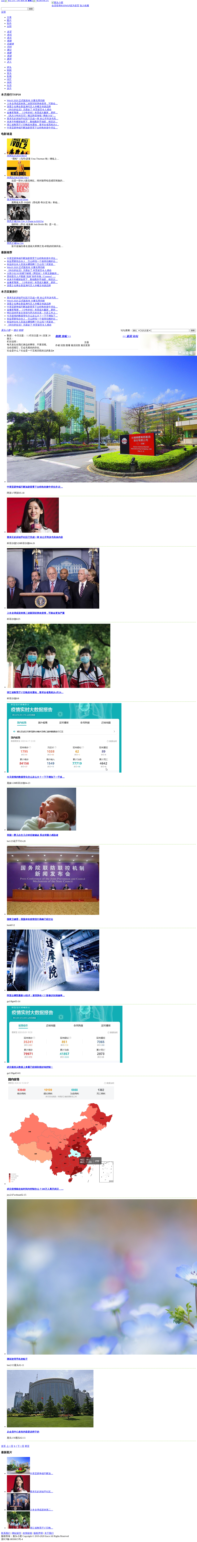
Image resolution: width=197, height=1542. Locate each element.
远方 (9, 88)
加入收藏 (84, 5)
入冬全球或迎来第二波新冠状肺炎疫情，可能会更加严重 (36, 613)
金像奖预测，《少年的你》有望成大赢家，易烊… (32, 112)
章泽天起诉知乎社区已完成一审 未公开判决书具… (32, 118)
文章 (9, 17)
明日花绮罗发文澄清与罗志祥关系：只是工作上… (32, 313)
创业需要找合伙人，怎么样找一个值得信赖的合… (32, 261)
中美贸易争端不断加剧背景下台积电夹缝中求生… (32, 127)
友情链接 (27, 1533)
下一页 (20, 1446)
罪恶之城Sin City (15, 243)
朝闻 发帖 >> (63, 336)
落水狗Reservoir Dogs (17, 199)
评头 (9, 67)
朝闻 (9, 70)
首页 (3, 1446)
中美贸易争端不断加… (41, 1473)
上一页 (9, 1446)
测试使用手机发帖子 (17, 1359)
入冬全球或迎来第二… (41, 1509)
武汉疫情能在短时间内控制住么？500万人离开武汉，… (35, 1189)
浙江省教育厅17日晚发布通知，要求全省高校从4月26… (35, 692)
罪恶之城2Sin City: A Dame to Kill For (25, 221)
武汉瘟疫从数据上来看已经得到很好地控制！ (30, 1067)
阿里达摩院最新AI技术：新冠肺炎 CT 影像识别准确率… (36, 995)
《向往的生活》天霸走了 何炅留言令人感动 (29, 109)
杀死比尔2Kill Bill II (17, 155)
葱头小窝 (5, 330)
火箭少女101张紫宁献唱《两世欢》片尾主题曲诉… (33, 273)
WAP (67, 5)
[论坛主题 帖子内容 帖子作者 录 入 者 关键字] (145, 330)
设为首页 (74, 5)
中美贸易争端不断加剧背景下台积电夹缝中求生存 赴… (35, 487)
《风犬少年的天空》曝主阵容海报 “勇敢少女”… (31, 115)
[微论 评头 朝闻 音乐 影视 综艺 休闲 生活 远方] (136, 330)
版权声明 (38, 1533)
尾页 (27, 1446)
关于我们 (49, 1533)
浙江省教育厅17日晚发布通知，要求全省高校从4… (33, 124)
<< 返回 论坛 (130, 336)
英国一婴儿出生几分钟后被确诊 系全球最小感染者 (32, 835)
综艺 (9, 79)
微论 (16, 330)
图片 (9, 20)
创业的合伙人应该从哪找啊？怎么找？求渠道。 (31, 264)
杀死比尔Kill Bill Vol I (18, 177)
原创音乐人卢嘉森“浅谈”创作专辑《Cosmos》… (31, 276)
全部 (3, 12)
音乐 (9, 73)
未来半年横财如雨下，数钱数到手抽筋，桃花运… (32, 121)
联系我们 (5, 1533)
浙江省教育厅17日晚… (41, 1528)
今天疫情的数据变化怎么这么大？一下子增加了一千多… (36, 777)
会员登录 (56, 5)
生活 (9, 85)
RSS (63, 5)
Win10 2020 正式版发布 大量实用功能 (26, 100)
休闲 (9, 82)
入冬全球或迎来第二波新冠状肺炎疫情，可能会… (32, 103)
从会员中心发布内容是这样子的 (23, 1432)
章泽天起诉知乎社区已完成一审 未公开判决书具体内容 (35, 537)
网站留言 (16, 1533)
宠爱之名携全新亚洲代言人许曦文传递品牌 (29, 106)
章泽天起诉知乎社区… (41, 1491)
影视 (9, 76)
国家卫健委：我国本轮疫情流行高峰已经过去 (30, 919)
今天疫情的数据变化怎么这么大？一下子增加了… (32, 316)
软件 (9, 23)
